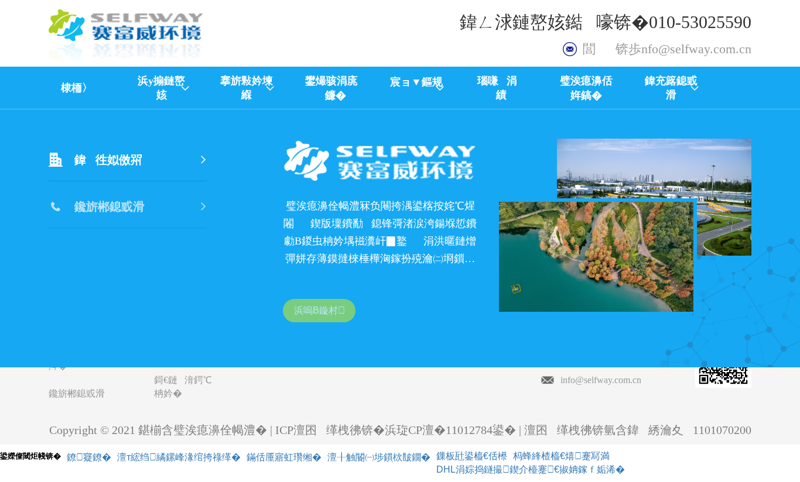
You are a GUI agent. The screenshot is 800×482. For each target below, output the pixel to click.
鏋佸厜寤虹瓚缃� (284, 457)
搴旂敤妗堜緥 (246, 88)
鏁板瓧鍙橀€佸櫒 (471, 456)
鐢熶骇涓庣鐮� (331, 88)
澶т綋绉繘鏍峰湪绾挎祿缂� (179, 457)
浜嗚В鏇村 (319, 310)
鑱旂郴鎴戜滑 (77, 393)
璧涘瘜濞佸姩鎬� (586, 88)
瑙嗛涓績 (501, 88)
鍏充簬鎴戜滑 (671, 88)
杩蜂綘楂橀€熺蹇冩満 (561, 456)
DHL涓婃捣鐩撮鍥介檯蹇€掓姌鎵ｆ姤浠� (530, 469)
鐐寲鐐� (89, 457)
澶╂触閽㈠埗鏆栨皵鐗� (378, 457)
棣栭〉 (77, 88)
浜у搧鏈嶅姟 (161, 88)
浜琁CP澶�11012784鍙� (450, 430)
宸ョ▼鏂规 (416, 88)
